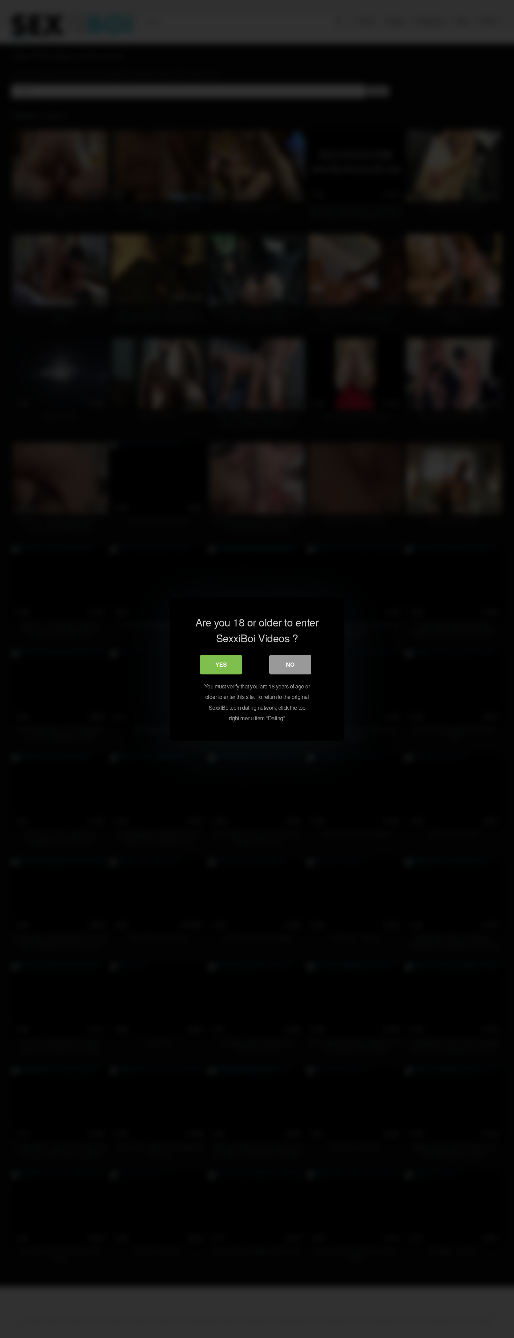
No (290, 664)
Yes (221, 664)
